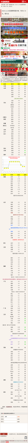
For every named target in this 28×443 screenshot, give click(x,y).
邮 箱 (2, 419)
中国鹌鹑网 (5, 2)
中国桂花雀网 (11, 440)
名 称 (2, 416)
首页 (7, 4)
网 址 (2, 421)
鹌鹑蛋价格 (11, 4)
